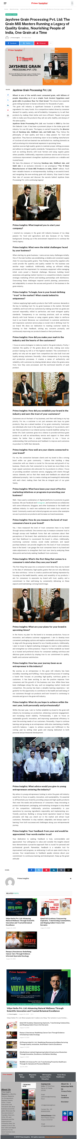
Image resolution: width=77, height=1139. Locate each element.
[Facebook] (8, 95)
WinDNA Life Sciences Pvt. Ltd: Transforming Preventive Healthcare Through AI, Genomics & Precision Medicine (43, 1063)
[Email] (8, 115)
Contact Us (45, 1084)
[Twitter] (8, 100)
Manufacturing (14, 9)
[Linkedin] (70, 1113)
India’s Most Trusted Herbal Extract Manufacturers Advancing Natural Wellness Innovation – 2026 (41, 1004)
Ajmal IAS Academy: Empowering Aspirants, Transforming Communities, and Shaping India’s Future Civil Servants (55, 922)
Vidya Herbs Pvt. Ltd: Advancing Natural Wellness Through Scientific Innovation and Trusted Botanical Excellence (20, 922)
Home (6, 9)
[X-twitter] (70, 1118)
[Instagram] (64, 1118)
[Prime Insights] (38, 3)
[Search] (72, 3)
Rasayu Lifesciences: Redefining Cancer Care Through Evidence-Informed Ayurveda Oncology (18, 954)
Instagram (41, 503)
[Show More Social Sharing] (51, 43)
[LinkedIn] (8, 105)
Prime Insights (15, 37)
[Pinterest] (8, 110)
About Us (65, 1084)
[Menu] (5, 3)
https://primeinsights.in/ (54, 1137)
